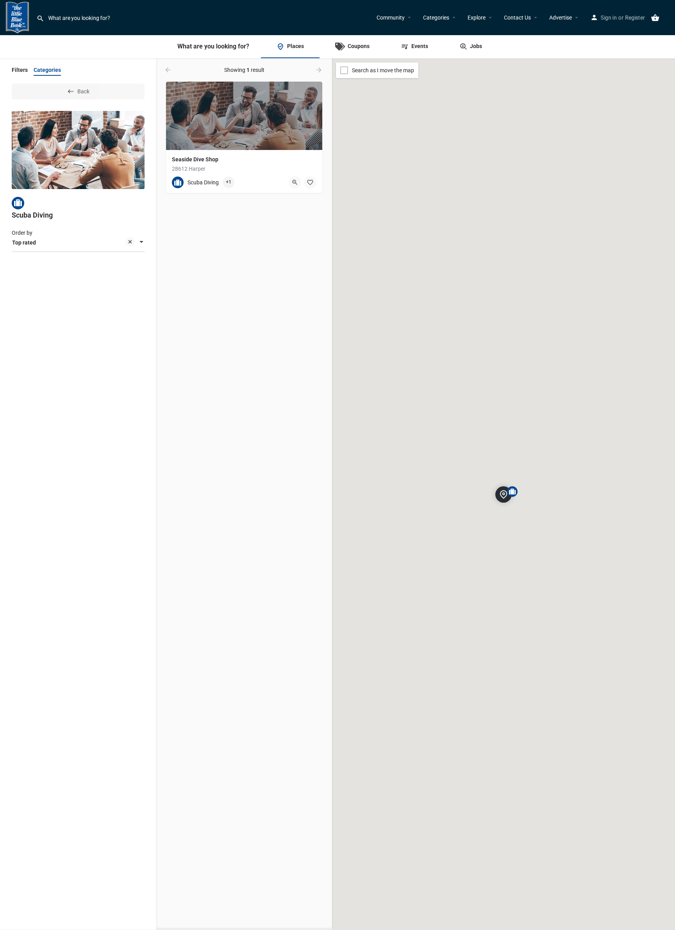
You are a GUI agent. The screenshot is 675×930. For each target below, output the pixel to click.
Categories (436, 17)
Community (391, 17)
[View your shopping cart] (655, 17)
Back (83, 91)
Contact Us (517, 17)
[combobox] (78, 242)
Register (635, 17)
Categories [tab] (47, 70)
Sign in (609, 17)
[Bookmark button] (310, 182)
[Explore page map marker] (503, 494)
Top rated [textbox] (24, 242)
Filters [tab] (20, 70)
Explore (477, 17)
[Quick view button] (295, 182)
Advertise (560, 17)
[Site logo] (18, 17)
